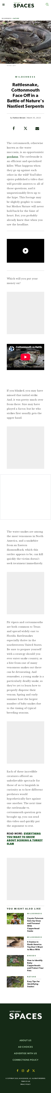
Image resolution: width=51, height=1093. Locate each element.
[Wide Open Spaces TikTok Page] (28, 1070)
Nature (16, 18)
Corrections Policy (26, 1060)
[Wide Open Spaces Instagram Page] (23, 1070)
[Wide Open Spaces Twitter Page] (33, 1070)
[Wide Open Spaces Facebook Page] (17, 1070)
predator (12, 156)
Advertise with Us (25, 1053)
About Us (25, 1040)
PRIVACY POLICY (25, 1084)
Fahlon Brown (19, 118)
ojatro (14, 65)
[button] (3, 4)
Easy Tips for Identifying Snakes (33, 984)
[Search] (47, 4)
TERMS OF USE (25, 1081)
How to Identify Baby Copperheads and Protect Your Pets (35, 965)
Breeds (31, 956)
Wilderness (6, 18)
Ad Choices (25, 1047)
